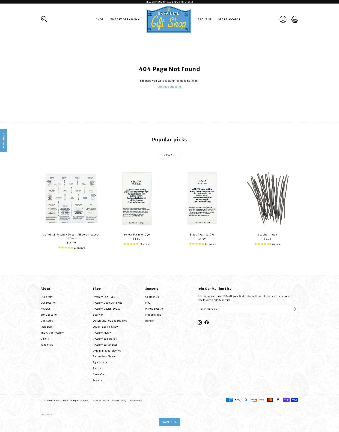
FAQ (147, 302)
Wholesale (47, 344)
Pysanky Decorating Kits (107, 302)
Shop (99, 19)
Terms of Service (100, 400)
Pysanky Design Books (106, 308)
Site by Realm (46, 414)
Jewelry (97, 380)
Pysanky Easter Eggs (105, 344)
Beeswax (98, 314)
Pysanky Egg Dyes (104, 296)
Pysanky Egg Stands (105, 338)
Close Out (99, 374)
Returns (150, 320)
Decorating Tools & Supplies (110, 320)
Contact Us (152, 296)
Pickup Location (154, 308)
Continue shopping (169, 86)
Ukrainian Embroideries (107, 350)
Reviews (45, 308)
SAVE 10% (169, 422)
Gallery (45, 338)
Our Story (47, 296)
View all (169, 155)
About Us (204, 19)
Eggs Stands (100, 362)
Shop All (98, 368)
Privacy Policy (119, 400)
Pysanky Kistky (102, 332)
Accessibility (136, 400)
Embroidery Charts (104, 356)
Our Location (48, 302)
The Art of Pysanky (125, 19)
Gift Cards (47, 320)
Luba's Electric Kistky (106, 326)
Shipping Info (153, 314)
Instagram (47, 326)
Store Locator (229, 19)
